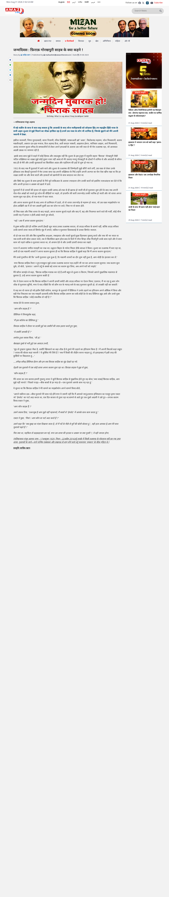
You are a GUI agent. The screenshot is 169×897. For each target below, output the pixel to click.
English (62, 2)
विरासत (81, 41)
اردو (73, 2)
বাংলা (98, 2)
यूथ (89, 41)
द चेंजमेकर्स (69, 41)
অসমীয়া (80, 2)
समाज (58, 41)
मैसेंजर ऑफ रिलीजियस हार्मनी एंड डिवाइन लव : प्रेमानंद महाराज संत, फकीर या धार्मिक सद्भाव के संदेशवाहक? (145, 113)
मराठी (87, 2)
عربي (93, 2)
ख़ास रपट (47, 41)
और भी (127, 41)
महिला (117, 41)
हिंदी (68, 2)
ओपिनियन (107, 41)
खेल (96, 41)
